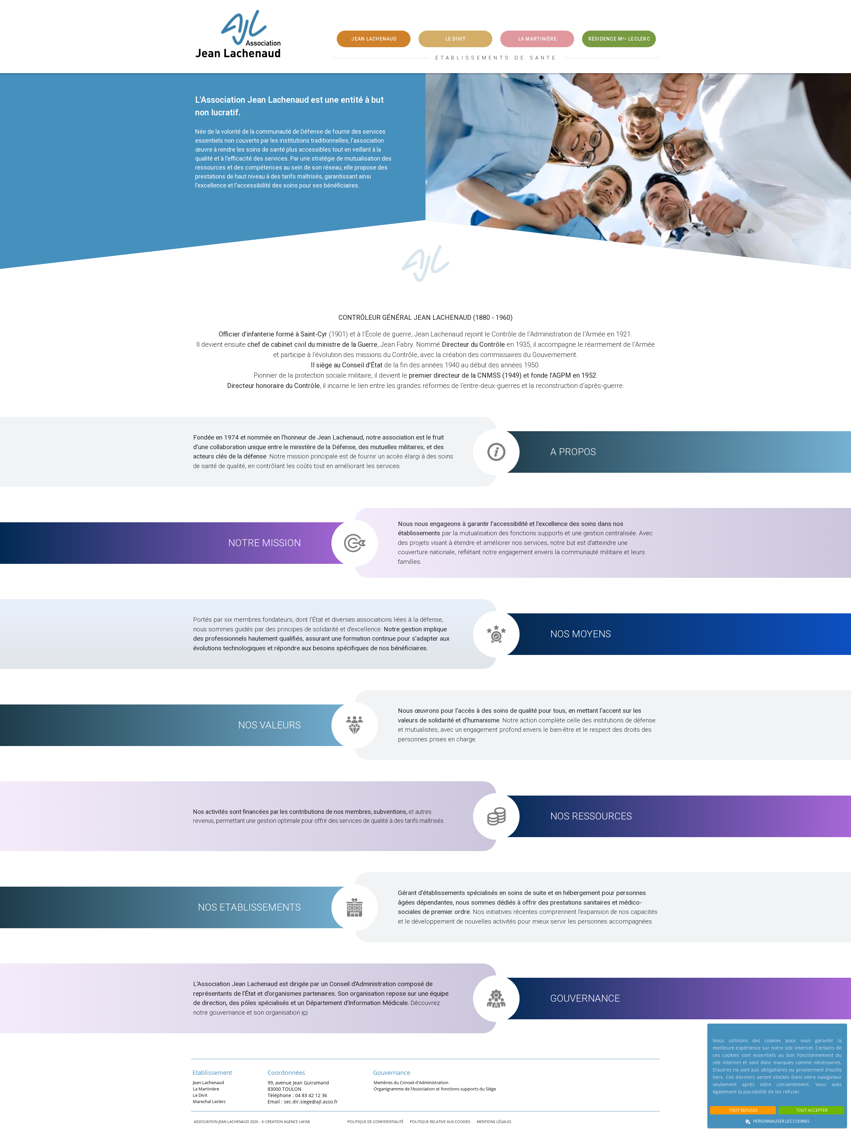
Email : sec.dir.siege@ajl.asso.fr (303, 1101)
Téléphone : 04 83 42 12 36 (297, 1095)
